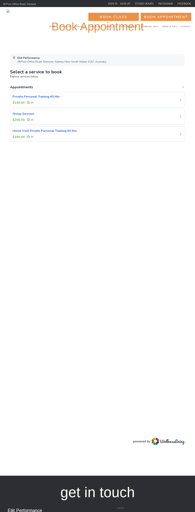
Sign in (112, 3)
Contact (186, 26)
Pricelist (96, 26)
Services (80, 26)
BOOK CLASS (113, 17)
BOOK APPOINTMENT (166, 17)
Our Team (65, 26)
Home (52, 26)
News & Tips (169, 26)
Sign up (125, 3)
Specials (111, 26)
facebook (184, 3)
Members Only (150, 26)
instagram (165, 3)
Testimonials (129, 26)
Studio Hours (144, 3)
